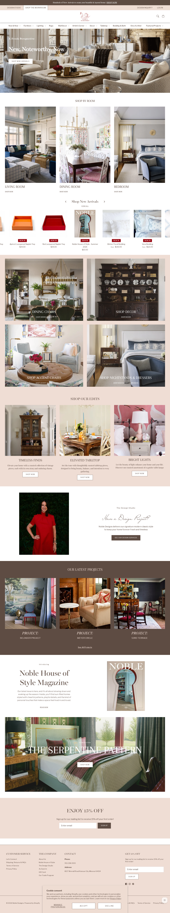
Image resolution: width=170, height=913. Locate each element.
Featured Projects (153, 26)
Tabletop (103, 26)
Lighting (40, 26)
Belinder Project (30, 638)
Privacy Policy (115, 898)
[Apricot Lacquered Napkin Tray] (22, 223)
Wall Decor (62, 26)
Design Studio (14, 8)
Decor (92, 26)
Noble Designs (18, 903)
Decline (109, 906)
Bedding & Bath (119, 26)
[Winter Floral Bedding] (116, 223)
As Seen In (43, 869)
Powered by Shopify (32, 903)
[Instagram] (130, 884)
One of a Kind (136, 26)
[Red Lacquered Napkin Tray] (53, 223)
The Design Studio (46, 866)
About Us (42, 859)
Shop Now (9, 191)
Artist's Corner (78, 26)
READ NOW (44, 707)
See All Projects (85, 647)
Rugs (51, 26)
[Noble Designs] (85, 16)
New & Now (13, 26)
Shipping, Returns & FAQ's (16, 862)
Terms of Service (12, 866)
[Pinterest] (133, 884)
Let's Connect (11, 859)
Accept (84, 906)
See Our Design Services (126, 538)
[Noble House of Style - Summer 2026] (85, 223)
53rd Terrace (140, 638)
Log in (160, 8)
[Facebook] (126, 884)
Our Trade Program (46, 875)
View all (85, 206)
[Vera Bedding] (147, 223)
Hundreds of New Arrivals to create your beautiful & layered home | (85, 2)
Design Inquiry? (144, 8)
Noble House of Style (47, 862)
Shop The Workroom (35, 8)
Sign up (104, 825)
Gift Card (42, 872)
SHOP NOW (64, 191)
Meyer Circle (85, 638)
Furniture (27, 26)
